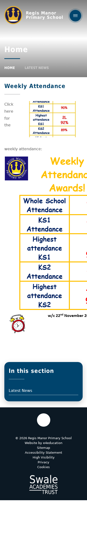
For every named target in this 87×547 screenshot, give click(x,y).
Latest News (37, 68)
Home (9, 68)
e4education (52, 443)
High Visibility (44, 457)
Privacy (43, 462)
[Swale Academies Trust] (43, 484)
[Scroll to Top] (43, 420)
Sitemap (43, 448)
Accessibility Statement (43, 452)
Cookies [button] (43, 467)
